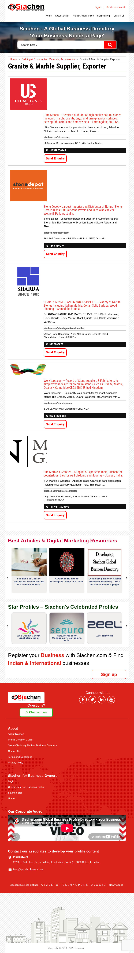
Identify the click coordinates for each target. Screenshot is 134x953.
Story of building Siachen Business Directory (32, 745)
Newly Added (116, 884)
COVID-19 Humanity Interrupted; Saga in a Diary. (66, 580)
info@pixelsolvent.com (28, 869)
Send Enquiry (55, 158)
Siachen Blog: (103, 15)
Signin (98, 7)
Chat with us (37, 712)
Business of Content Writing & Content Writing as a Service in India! (29, 581)
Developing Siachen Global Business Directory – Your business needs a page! (104, 581)
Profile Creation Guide (83, 15)
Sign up (109, 674)
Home (49, 15)
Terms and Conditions (20, 756)
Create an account (115, 7)
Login (11, 781)
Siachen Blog (15, 792)
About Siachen (62, 15)
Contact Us (119, 15)
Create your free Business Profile (26, 787)
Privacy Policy (15, 762)
